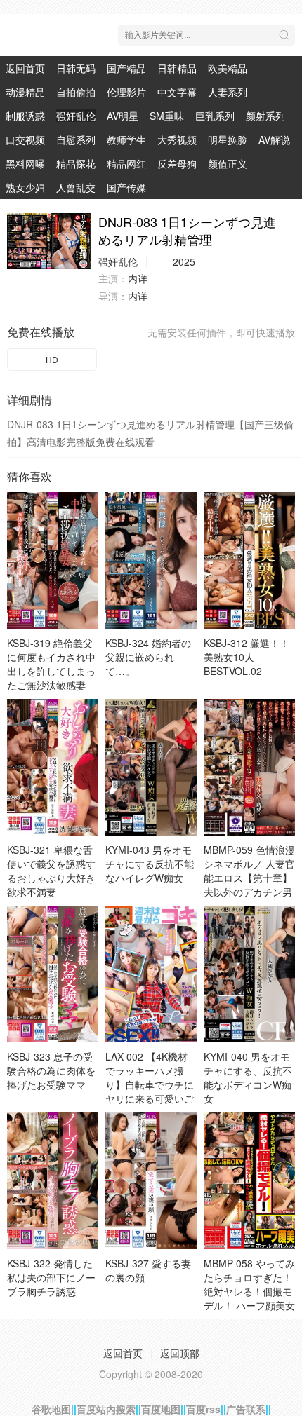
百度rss (203, 1409)
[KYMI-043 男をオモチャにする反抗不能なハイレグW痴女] (151, 767)
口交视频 (25, 139)
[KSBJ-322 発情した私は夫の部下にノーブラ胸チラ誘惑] (52, 1180)
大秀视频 (177, 139)
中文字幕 (177, 92)
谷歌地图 (51, 1409)
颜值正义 (227, 163)
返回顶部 (179, 1353)
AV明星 (122, 115)
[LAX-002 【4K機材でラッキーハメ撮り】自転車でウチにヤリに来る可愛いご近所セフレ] (151, 974)
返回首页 (25, 68)
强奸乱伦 (76, 115)
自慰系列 (76, 139)
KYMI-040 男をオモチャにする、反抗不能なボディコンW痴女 (248, 1077)
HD (52, 359)
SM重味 (167, 115)
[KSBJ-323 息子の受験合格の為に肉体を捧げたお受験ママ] (52, 974)
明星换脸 (227, 139)
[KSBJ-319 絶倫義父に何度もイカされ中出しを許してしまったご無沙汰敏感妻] (52, 560)
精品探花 (76, 163)
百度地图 (160, 1409)
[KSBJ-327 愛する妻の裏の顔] (151, 1180)
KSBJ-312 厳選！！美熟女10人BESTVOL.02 (246, 657)
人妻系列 (227, 92)
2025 (184, 261)
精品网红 (126, 163)
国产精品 (126, 68)
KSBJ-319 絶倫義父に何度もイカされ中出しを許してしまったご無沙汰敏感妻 (51, 664)
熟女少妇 (25, 187)
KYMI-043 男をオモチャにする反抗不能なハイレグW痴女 (149, 864)
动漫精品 (25, 92)
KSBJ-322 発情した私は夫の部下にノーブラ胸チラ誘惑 (51, 1277)
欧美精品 (227, 68)
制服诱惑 (25, 115)
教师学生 (126, 139)
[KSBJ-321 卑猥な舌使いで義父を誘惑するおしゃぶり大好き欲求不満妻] (52, 767)
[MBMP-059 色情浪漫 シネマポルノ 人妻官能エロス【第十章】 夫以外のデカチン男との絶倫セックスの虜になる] (249, 767)
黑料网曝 (25, 163)
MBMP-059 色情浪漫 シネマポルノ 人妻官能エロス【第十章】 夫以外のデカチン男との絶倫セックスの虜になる (249, 885)
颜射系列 (265, 115)
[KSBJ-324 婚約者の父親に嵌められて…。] (151, 560)
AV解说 (274, 139)
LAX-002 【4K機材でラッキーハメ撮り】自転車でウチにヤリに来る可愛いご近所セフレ (149, 1084)
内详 (137, 278)
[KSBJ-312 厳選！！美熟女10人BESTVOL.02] (249, 560)
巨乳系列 (215, 115)
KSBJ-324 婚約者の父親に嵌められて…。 (148, 657)
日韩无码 (76, 68)
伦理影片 (126, 92)
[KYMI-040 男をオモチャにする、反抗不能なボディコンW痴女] (249, 974)
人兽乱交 (76, 187)
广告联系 (245, 1409)
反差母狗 (177, 163)
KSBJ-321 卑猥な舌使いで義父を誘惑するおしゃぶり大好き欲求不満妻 (51, 871)
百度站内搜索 (106, 1409)
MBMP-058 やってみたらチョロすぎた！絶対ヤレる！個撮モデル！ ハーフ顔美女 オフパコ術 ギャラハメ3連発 (249, 1298)
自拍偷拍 (76, 92)
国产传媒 (126, 187)
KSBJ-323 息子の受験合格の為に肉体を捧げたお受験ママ (51, 1070)
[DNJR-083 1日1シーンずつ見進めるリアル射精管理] (49, 241)
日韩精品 (177, 68)
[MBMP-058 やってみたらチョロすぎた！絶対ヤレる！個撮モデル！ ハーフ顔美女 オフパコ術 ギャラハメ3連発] (249, 1180)
